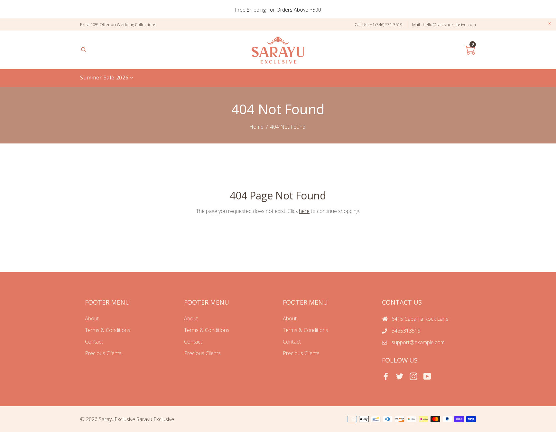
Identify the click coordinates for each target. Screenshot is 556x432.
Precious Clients (103, 353)
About (92, 318)
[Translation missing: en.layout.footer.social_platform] (386, 376)
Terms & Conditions (107, 330)
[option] (278, 10)
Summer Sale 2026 (105, 77)
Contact (94, 341)
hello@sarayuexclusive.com (449, 24)
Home (256, 126)
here (304, 211)
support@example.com (418, 342)
